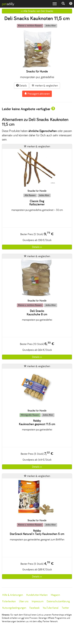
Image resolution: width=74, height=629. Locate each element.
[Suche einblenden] (63, 4)
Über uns (23, 601)
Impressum (37, 601)
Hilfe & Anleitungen (12, 595)
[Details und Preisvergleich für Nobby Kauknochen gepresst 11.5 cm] (37, 389)
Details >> (37, 247)
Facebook (34, 607)
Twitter (65, 607)
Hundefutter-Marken (37, 595)
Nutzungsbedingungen (14, 607)
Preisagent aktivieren (38, 93)
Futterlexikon (9, 601)
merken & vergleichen (46, 85)
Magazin (55, 595)
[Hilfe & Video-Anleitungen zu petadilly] (71, 4)
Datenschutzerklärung (58, 601)
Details (23, 85)
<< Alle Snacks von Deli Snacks (37, 11)
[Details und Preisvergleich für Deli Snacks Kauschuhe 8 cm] (37, 279)
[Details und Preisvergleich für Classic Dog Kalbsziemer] (37, 169)
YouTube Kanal (50, 607)
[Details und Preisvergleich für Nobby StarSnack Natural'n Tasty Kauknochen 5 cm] (37, 498)
